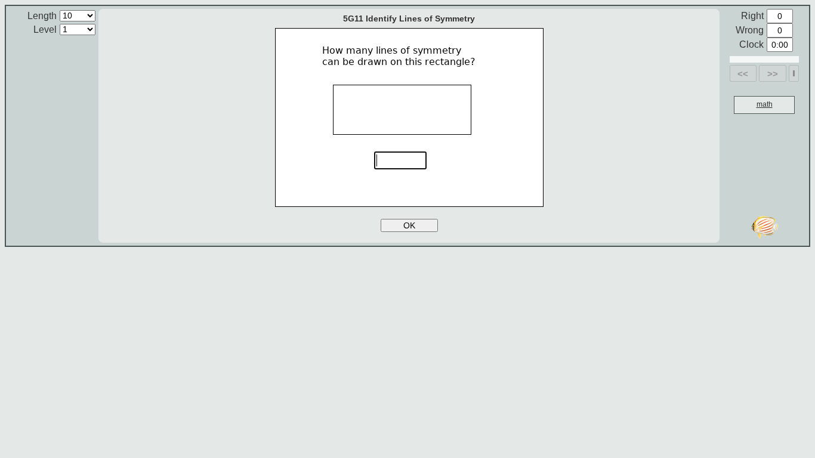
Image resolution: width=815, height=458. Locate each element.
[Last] (794, 73)
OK (409, 225)
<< (742, 74)
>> (772, 74)
